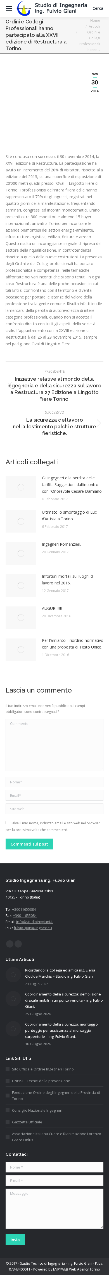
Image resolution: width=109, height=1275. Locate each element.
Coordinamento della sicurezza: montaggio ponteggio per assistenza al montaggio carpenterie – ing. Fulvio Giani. (61, 1030)
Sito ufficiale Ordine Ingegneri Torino (43, 1069)
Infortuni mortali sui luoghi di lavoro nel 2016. (68, 580)
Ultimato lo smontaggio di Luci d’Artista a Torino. (70, 515)
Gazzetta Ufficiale (27, 1122)
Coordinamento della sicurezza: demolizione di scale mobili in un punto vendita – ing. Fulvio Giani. (64, 1000)
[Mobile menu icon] (9, 8)
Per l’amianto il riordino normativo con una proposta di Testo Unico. (72, 644)
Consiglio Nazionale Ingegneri (37, 1110)
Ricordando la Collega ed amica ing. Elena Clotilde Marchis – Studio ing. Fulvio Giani (60, 973)
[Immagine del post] (21, 487)
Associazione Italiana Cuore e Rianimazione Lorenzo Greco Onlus (56, 1136)
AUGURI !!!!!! (52, 608)
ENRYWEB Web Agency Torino (76, 1269)
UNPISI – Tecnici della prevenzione (41, 1080)
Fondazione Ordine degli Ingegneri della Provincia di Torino (56, 1095)
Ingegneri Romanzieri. (61, 544)
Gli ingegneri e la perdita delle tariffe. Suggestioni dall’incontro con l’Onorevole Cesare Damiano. (72, 484)
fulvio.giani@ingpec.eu (33, 927)
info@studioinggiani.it (34, 921)
